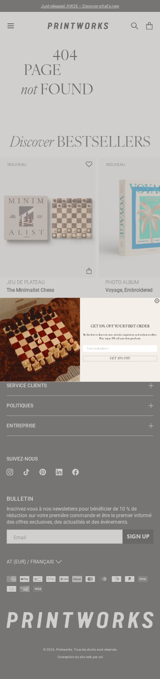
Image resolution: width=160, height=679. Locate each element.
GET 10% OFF (120, 358)
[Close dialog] (157, 301)
